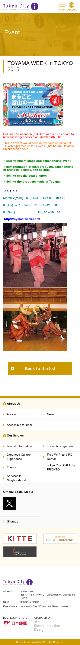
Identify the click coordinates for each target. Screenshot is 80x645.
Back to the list (40, 368)
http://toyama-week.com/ (22, 219)
